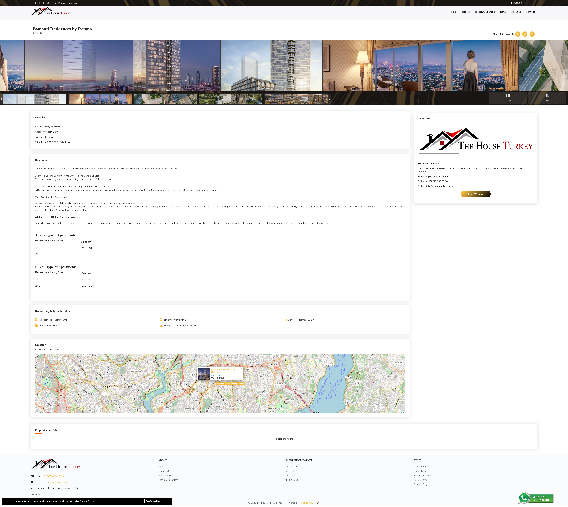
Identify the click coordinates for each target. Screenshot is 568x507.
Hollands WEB (306, 502)
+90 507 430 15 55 (53, 476)
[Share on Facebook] (517, 34)
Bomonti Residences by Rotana (230, 383)
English (529, 2)
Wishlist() (517, 3)
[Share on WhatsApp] (532, 34)
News (503, 11)
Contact (530, 11)
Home (452, 11)
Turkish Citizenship (485, 11)
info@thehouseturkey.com (66, 3)
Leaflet (402, 412)
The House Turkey (428, 163)
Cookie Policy (87, 501)
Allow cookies (153, 501)
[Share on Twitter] (524, 34)
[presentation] (1, 99)
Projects (465, 11)
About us (516, 11)
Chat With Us (475, 194)
